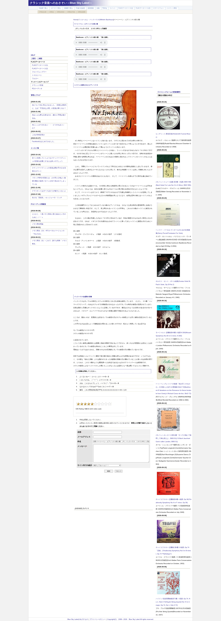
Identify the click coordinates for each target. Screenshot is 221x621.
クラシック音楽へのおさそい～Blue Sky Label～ (61, 2)
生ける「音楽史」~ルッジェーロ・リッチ (47, 197)
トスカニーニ (37, 75)
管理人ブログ (36, 95)
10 (109, 404)
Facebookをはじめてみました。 (43, 141)
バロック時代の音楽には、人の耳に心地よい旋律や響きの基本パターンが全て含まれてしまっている (49, 181)
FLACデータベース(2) (40, 68)
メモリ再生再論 (37, 224)
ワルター (35, 78)
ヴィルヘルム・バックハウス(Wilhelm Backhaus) (96, 20)
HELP (33, 55)
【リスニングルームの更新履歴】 (169, 92)
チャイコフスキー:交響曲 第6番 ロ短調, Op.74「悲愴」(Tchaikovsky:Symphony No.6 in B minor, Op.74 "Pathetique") (173, 550)
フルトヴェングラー (39, 72)
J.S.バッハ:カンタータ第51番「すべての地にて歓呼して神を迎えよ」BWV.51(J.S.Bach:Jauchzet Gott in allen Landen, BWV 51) (173, 438)
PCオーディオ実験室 (38, 204)
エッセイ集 (35, 148)
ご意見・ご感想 (36, 58)
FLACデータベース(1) (40, 65)
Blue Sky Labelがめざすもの (77, 619)
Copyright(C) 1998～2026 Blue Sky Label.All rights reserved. (130, 619)
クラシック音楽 (37, 85)
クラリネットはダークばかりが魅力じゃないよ (49, 191)
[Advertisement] (49, 32)
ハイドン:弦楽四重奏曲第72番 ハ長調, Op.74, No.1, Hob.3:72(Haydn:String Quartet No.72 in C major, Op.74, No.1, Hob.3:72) (173, 602)
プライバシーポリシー (98, 619)
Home (75, 20)
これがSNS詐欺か (38, 135)
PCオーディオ (37, 88)
